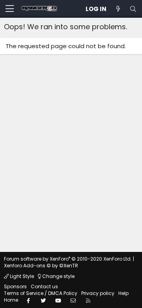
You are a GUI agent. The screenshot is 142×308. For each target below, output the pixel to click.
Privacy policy (97, 293)
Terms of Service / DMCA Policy (40, 293)
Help (123, 293)
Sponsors (15, 286)
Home (11, 300)
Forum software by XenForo (68, 258)
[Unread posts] (117, 9)
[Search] (132, 9)
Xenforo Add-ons (41, 265)
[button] (10, 9)
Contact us (44, 286)
